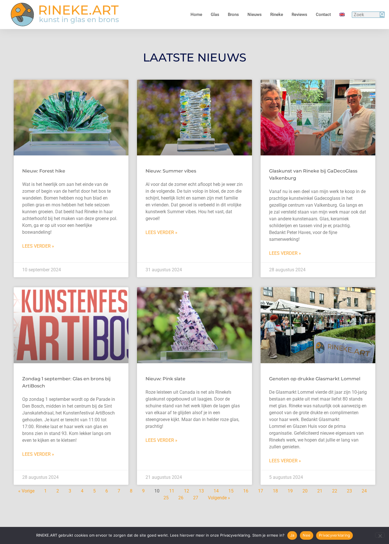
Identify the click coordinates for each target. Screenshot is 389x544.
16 (245, 491)
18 (275, 491)
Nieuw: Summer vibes (171, 171)
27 (195, 497)
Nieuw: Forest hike (43, 171)
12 (186, 491)
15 (231, 491)
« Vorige (26, 491)
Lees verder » (38, 246)
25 (166, 497)
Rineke (276, 14)
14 (216, 491)
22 (334, 491)
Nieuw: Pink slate (165, 378)
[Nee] (380, 535)
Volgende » (219, 497)
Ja (292, 535)
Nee (306, 535)
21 (319, 491)
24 (364, 491)
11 (171, 491)
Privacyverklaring (334, 535)
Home (196, 14)
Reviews (299, 14)
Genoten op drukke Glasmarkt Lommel (314, 378)
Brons (233, 14)
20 (305, 491)
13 (201, 491)
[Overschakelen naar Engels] (342, 14)
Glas (215, 14)
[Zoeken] (382, 14)
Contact (323, 14)
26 (180, 497)
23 (349, 491)
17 (260, 491)
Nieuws (254, 14)
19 (290, 491)
